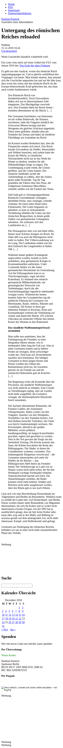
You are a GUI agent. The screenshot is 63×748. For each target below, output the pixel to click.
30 (23, 622)
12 (10, 614)
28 (16, 622)
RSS (10, 7)
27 (13, 622)
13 (13, 614)
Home (11, 4)
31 (3, 626)
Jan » (13, 629)
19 (10, 618)
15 (20, 614)
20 (13, 618)
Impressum (14, 10)
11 (6, 614)
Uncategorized (9, 51)
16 (23, 614)
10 (3, 614)
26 (10, 622)
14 (16, 614)
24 (3, 622)
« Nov (4, 629)
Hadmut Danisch (10, 19)
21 (16, 618)
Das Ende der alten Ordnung (35, 65)
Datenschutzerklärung (19, 13)
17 (3, 618)
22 (20, 618)
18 (6, 618)
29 (20, 622)
